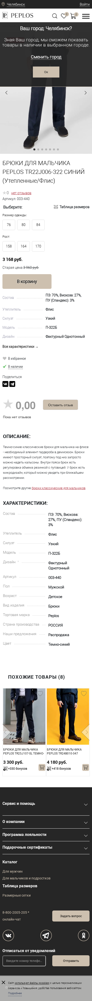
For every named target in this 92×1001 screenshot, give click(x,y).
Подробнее (15, 993)
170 (38, 246)
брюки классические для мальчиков (58, 488)
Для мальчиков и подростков (26, 878)
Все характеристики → (20, 347)
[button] (6, 92)
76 (9, 225)
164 (23, 246)
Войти (85, 4)
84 (38, 225)
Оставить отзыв (60, 404)
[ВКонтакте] (5, 384)
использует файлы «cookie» (32, 983)
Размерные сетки (16, 895)
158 (9, 246)
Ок (46, 72)
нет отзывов (21, 193)
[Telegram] (12, 384)
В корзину (27, 281)
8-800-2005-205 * (15, 912)
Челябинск (16, 4)
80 (24, 225)
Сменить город (46, 56)
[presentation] (6, 732)
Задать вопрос (71, 916)
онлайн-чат (11, 919)
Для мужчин (12, 871)
